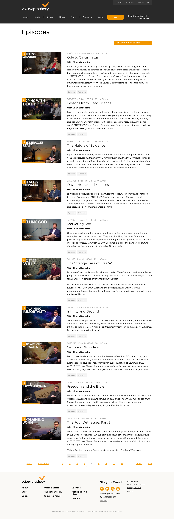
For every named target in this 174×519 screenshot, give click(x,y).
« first (29, 463)
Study (37, 17)
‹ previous (43, 463)
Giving (101, 17)
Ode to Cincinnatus (83, 57)
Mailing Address (134, 488)
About (119, 3)
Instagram (118, 489)
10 (114, 463)
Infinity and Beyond (83, 311)
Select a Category (128, 43)
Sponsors (87, 17)
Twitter (107, 489)
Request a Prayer (52, 496)
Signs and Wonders (83, 347)
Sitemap (82, 511)
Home (25, 17)
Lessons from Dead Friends (89, 103)
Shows (49, 17)
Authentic (82, 92)
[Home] (35, 6)
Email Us (103, 500)
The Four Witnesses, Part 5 (88, 422)
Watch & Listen (52, 488)
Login (141, 3)
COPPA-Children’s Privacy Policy (64, 511)
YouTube (113, 489)
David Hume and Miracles (88, 185)
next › (139, 463)
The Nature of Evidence (86, 145)
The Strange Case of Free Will (90, 263)
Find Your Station (53, 492)
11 (122, 463)
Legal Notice (92, 511)
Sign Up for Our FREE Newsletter (138, 17)
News (62, 17)
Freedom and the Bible (85, 386)
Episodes (71, 92)
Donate (115, 17)
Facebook (102, 489)
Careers (76, 498)
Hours (129, 491)
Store (73, 17)
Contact (130, 3)
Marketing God (79, 224)
